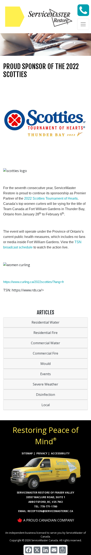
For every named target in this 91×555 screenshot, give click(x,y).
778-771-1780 (48, 506)
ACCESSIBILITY (60, 453)
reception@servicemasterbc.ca (50, 511)
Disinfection (45, 394)
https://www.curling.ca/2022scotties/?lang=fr (33, 282)
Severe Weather (45, 384)
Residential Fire (45, 332)
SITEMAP (27, 453)
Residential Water (45, 322)
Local (45, 405)
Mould (45, 363)
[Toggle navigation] (83, 24)
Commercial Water (45, 343)
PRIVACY (41, 453)
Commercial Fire (45, 353)
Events (45, 374)
